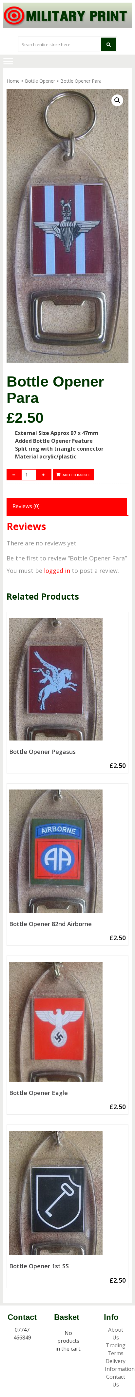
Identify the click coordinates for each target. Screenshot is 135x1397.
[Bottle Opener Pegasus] (67, 682)
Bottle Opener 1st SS (39, 1266)
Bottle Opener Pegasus (42, 752)
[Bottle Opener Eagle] (67, 1024)
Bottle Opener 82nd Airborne (50, 924)
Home (13, 81)
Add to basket (76, 475)
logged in (57, 570)
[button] (117, 100)
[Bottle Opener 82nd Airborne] (67, 854)
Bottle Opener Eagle (38, 1093)
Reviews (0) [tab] (26, 506)
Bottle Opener (40, 81)
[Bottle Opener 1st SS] (67, 1195)
